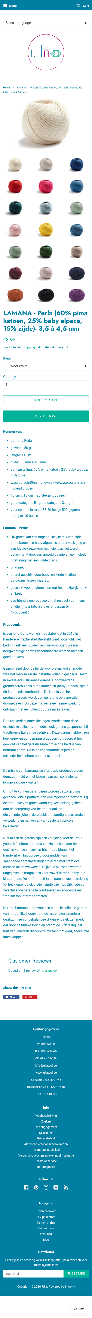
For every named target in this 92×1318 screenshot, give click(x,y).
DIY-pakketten (46, 1217)
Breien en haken (46, 1211)
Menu (12, 5)
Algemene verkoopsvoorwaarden (46, 1144)
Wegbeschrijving (46, 1115)
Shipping (29, 347)
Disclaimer (46, 1132)
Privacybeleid (46, 1138)
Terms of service (46, 1161)
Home (6, 88)
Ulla (44, 1286)
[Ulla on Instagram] (46, 1188)
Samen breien (46, 1222)
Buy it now (46, 416)
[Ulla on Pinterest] (36, 1188)
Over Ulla (46, 1234)
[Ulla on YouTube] (55, 1188)
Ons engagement (46, 1127)
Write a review (47, 971)
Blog (46, 1239)
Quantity (9, 377)
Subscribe (76, 1273)
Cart (85, 6)
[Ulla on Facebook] (26, 1188)
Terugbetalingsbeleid (46, 1149)
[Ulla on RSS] (66, 1188)
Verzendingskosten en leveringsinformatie (46, 1155)
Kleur (7, 358)
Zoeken (46, 1121)
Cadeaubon (46, 1228)
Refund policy (46, 1167)
